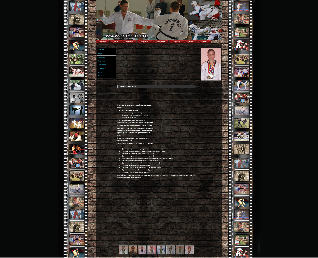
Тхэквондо (176, 41)
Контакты (129, 41)
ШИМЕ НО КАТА (127, 86)
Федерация (144, 41)
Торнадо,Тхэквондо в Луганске (115, 3)
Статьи (190, 41)
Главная (103, 41)
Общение (204, 41)
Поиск (116, 41)
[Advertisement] (158, 65)
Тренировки (160, 41)
